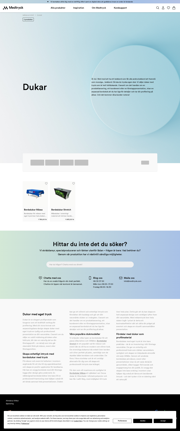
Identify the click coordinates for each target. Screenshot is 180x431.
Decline (142, 421)
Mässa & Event (28, 15)
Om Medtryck (99, 7)
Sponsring (10, 404)
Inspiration (78, 7)
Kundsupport (120, 7)
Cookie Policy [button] (78, 421)
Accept (163, 421)
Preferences (122, 421)
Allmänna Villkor (12, 401)
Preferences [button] (25, 423)
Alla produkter (58, 7)
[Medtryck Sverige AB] (13, 8)
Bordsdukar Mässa (77, 373)
